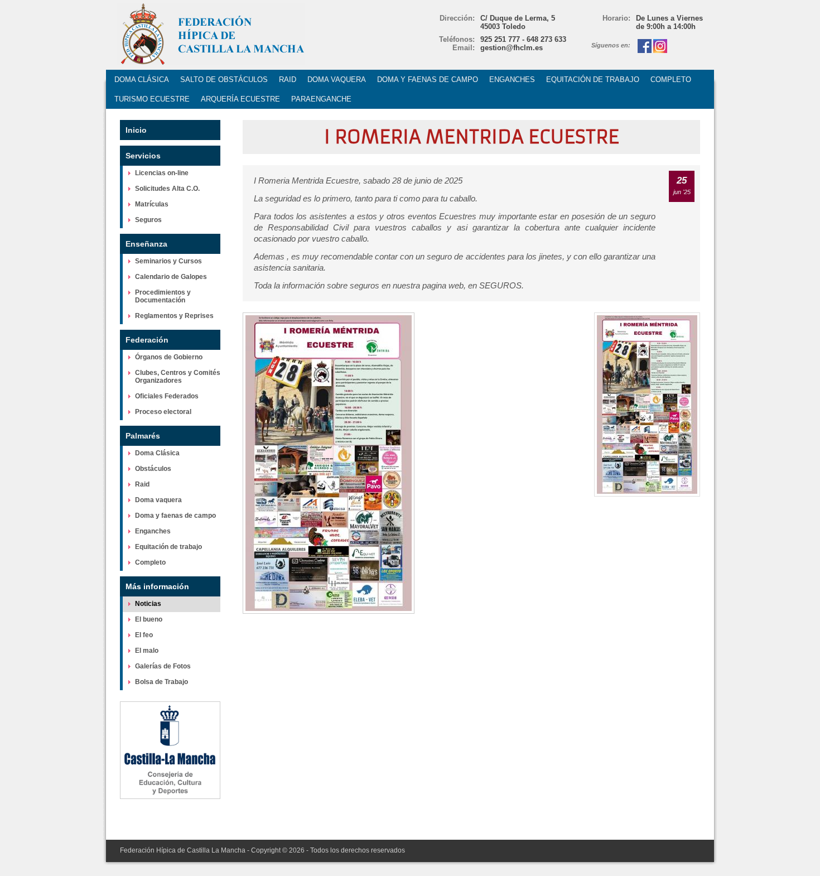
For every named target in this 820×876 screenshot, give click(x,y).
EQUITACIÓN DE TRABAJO (592, 79)
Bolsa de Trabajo (161, 682)
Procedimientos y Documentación (163, 296)
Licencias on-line (162, 173)
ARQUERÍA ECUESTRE (240, 99)
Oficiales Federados (167, 396)
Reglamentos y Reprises (174, 316)
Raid (142, 484)
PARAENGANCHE (321, 99)
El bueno (148, 619)
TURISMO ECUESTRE (152, 99)
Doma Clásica (157, 453)
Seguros (148, 220)
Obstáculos (153, 469)
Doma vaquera (158, 500)
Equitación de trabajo (168, 547)
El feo (144, 635)
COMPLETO (670, 79)
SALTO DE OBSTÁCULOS (224, 79)
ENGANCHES (512, 79)
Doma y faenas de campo (175, 515)
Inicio (136, 130)
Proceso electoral (163, 412)
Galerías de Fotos (163, 666)
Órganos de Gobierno (168, 357)
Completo (150, 562)
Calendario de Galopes (171, 277)
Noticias (148, 604)
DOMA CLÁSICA (141, 79)
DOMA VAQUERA (336, 79)
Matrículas (151, 204)
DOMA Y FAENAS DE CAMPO (427, 79)
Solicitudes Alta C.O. (167, 188)
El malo (146, 650)
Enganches (153, 531)
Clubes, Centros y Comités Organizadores (177, 376)
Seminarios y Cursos (168, 261)
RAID (287, 79)
